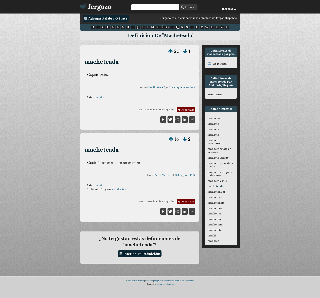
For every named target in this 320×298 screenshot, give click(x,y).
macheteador (216, 191)
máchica (213, 240)
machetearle (216, 202)
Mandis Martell (156, 87)
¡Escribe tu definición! (141, 254)
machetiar (215, 213)
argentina (98, 97)
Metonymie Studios (165, 284)
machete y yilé (217, 180)
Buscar (190, 7)
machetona (215, 224)
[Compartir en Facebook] (163, 119)
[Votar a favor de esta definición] (170, 51)
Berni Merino (162, 175)
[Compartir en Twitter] (170, 119)
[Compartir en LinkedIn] (185, 119)
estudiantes (119, 189)
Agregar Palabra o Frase (108, 18)
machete (213, 134)
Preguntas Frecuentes (164, 280)
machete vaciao (218, 157)
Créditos (149, 280)
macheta (213, 123)
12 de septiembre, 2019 (182, 87)
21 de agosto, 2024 (184, 175)
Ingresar (228, 8)
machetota (215, 230)
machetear (215, 197)
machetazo (215, 129)
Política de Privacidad (184, 280)
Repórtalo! (187, 110)
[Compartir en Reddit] (177, 119)
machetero (215, 208)
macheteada (101, 61)
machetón (214, 219)
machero (214, 118)
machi (212, 235)
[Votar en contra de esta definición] (185, 51)
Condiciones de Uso (135, 280)
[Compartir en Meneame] (192, 119)
